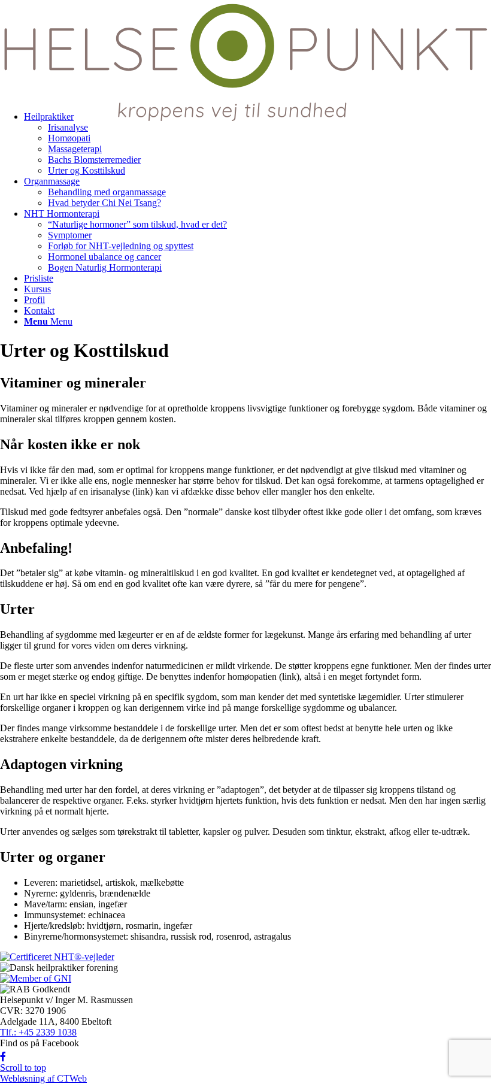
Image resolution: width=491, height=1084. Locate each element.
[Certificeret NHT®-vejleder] (57, 957)
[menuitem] (257, 192)
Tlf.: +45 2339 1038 (38, 1032)
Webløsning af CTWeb (43, 1078)
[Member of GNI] (35, 978)
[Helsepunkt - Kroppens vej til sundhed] (245, 121)
